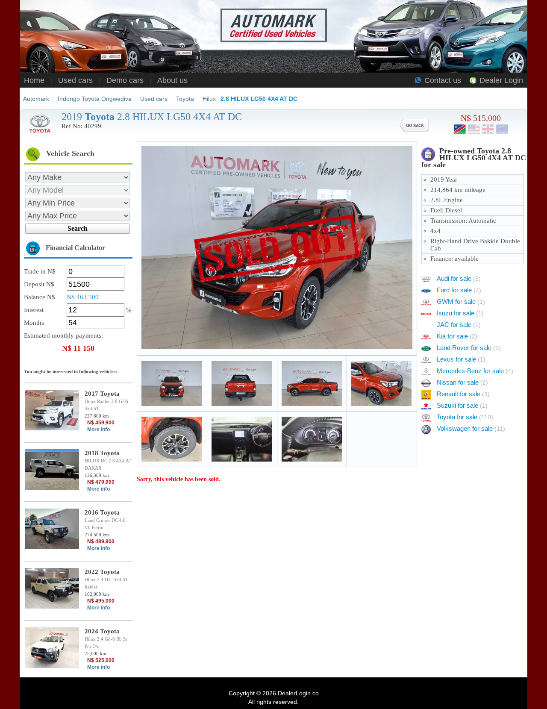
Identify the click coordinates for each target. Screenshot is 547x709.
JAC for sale (459, 324)
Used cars (75, 80)
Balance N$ (39, 297)
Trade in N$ (40, 271)
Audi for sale (459, 278)
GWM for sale (461, 301)
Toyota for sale (465, 417)
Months (34, 322)
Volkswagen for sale (471, 428)
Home (34, 80)
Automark (36, 98)
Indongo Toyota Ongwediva (95, 98)
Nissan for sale (462, 382)
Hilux (209, 98)
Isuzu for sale (460, 313)
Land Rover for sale (469, 347)
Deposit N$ (39, 284)
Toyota (185, 98)
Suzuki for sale (462, 405)
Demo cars (125, 80)
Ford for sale (459, 290)
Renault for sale (463, 393)
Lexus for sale (461, 359)
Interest (34, 309)
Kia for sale (457, 336)
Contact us (442, 80)
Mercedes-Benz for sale (475, 370)
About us (172, 80)
